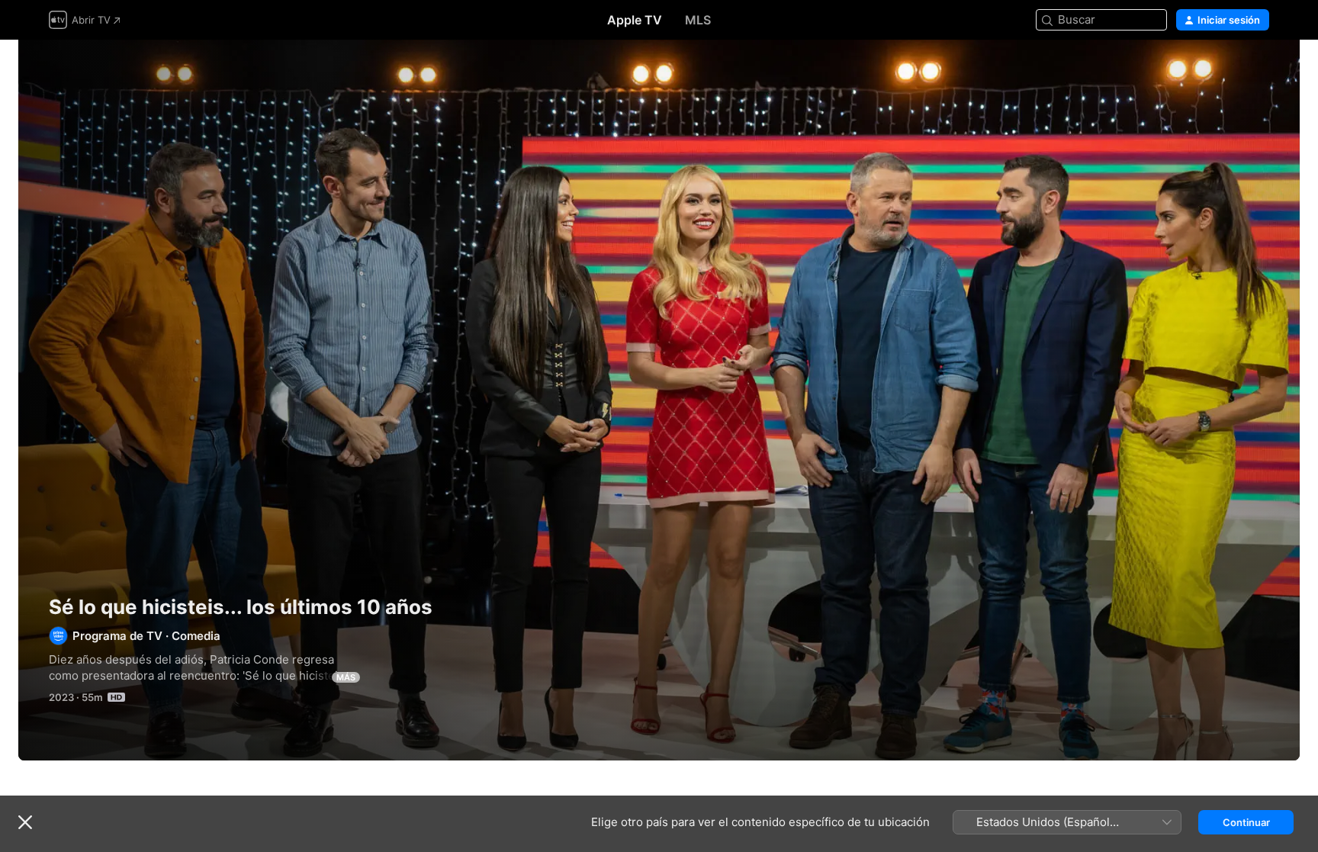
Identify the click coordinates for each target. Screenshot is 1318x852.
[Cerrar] (25, 822)
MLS (698, 19)
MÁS (345, 677)
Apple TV (634, 19)
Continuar (1246, 822)
